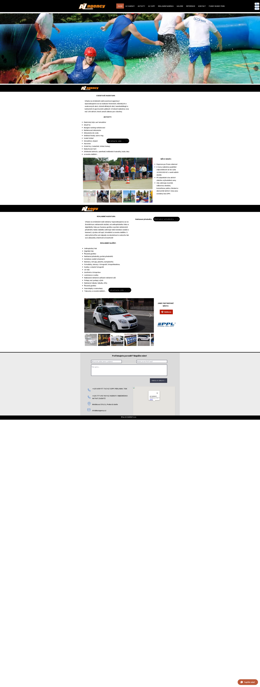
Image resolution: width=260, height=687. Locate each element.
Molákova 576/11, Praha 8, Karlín (105, 404)
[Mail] (257, 6)
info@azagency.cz (99, 410)
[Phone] (257, 4)
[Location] (257, 9)
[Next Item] (149, 174)
